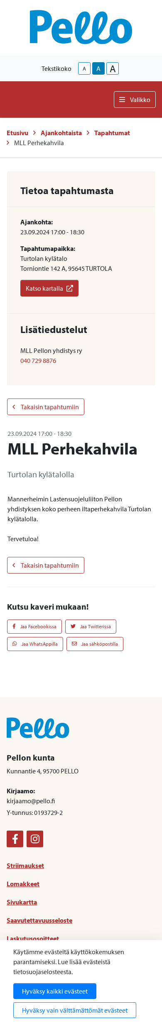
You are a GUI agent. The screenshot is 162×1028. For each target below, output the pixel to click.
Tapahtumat (112, 133)
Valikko (140, 99)
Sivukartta (22, 902)
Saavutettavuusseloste (39, 920)
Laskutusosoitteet (33, 938)
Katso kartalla (44, 288)
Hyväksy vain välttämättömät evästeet (75, 1010)
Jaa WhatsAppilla (39, 644)
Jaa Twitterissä (95, 626)
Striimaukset (25, 865)
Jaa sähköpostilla (99, 644)
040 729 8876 (38, 360)
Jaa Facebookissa (37, 626)
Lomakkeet (23, 884)
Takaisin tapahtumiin (49, 407)
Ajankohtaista (61, 133)
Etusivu (17, 133)
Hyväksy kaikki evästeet (55, 991)
